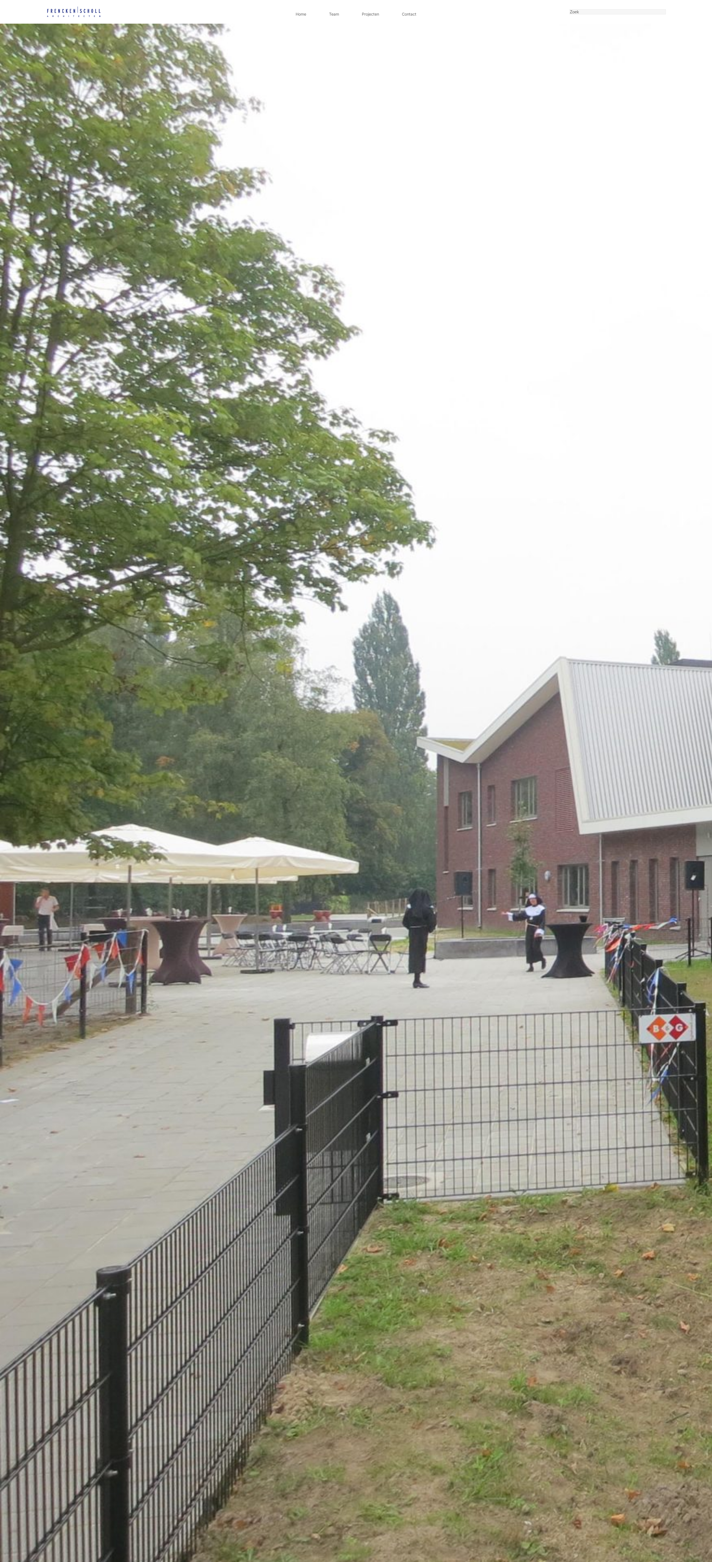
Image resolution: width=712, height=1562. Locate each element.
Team (334, 14)
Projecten (370, 14)
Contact (409, 14)
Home (301, 14)
